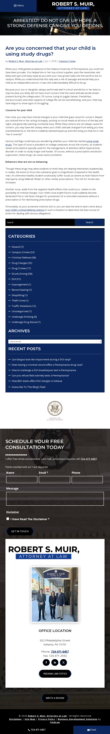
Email (43, 473)
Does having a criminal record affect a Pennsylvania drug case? (47, 364)
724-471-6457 (88, 458)
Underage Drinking (22, 316)
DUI (14, 279)
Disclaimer (12, 512)
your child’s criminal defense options (25, 210)
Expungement (20, 284)
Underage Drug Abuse (24, 322)
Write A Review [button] (55, 698)
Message (12, 488)
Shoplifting (18, 295)
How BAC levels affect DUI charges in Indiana (37, 381)
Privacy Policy (46, 719)
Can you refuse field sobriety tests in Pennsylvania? (40, 375)
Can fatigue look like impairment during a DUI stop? (41, 359)
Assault (16, 246)
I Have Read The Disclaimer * (29, 519)
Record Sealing (20, 289)
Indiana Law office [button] (55, 673)
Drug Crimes (19, 268)
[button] (18, 5)
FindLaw (55, 722)
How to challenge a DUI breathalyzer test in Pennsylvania (44, 370)
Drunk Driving (20, 273)
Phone (76, 473)
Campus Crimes (67, 61)
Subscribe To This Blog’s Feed (28, 387)
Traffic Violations (21, 306)
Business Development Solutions (77, 719)
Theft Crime (18, 300)
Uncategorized (20, 311)
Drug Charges (19, 263)
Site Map (30, 719)
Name (10, 473)
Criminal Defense (21, 257)
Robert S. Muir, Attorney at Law (25, 61)
